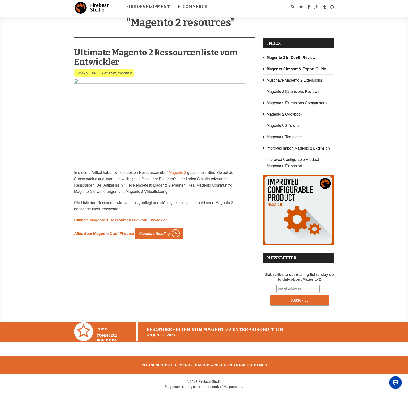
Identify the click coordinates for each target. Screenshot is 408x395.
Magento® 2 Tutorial (284, 125)
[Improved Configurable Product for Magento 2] (298, 244)
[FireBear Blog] (92, 11)
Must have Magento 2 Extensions (294, 80)
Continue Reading (154, 233)
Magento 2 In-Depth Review (291, 57)
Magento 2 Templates (284, 136)
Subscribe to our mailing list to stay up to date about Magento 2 (299, 277)
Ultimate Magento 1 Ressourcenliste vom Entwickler (120, 220)
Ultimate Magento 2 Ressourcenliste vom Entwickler (156, 57)
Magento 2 (125, 73)
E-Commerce (192, 6)
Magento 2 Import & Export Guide (296, 68)
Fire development (148, 6)
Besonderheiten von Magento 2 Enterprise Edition (215, 329)
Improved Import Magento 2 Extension (298, 148)
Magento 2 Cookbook (284, 114)
